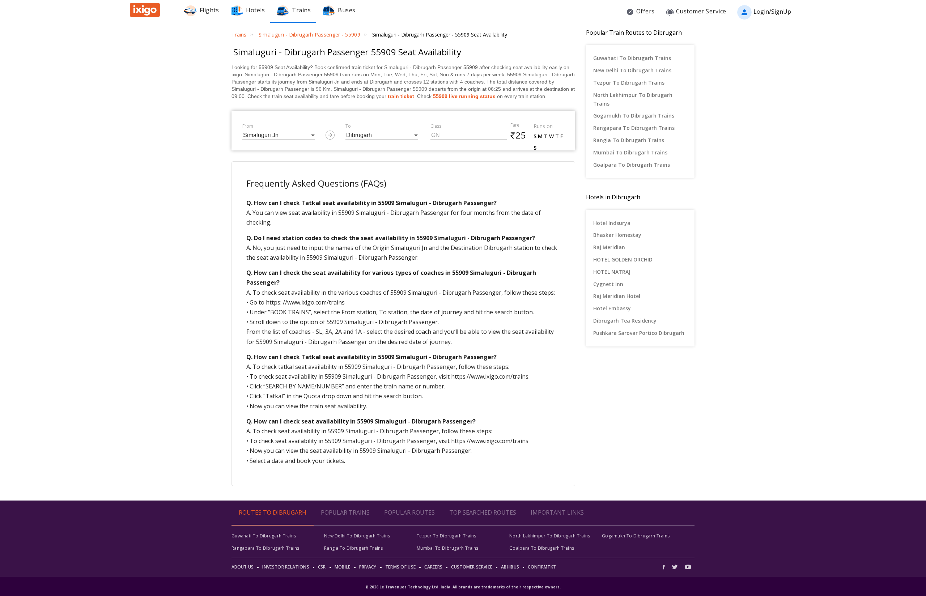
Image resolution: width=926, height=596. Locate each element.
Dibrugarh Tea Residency (625, 320)
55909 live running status (464, 96)
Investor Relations (285, 567)
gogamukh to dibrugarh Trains (633, 115)
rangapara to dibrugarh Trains (634, 127)
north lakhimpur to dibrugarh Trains (632, 99)
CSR (322, 567)
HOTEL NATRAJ (611, 271)
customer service (471, 567)
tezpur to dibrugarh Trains (628, 82)
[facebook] (665, 567)
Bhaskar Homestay (617, 234)
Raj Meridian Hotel (616, 296)
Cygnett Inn (608, 284)
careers (433, 567)
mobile (343, 567)
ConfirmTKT (542, 567)
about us (243, 567)
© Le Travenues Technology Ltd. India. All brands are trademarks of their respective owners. (463, 586)
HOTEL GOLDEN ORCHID (623, 259)
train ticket (401, 96)
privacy (368, 567)
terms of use (400, 567)
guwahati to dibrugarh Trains (632, 58)
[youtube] (687, 567)
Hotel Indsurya (611, 223)
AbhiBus (510, 567)
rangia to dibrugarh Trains (628, 140)
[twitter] (674, 567)
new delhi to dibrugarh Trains (632, 70)
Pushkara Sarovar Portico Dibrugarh (638, 332)
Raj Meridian (609, 247)
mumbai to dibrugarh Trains (630, 152)
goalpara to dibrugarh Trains (631, 164)
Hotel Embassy (612, 308)
